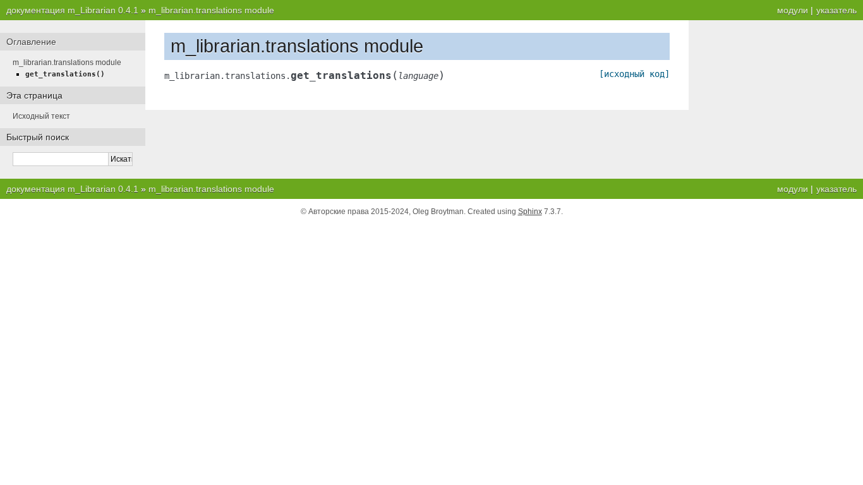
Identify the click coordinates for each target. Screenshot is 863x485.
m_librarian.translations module (211, 10)
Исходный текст (41, 116)
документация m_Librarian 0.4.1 (72, 10)
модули (792, 10)
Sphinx (530, 211)
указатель (836, 10)
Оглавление (31, 42)
